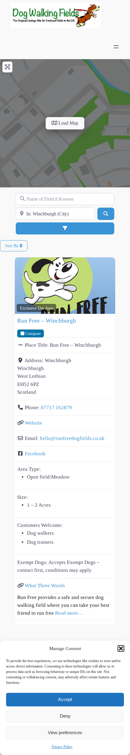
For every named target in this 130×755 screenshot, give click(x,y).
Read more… (69, 613)
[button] (121, 648)
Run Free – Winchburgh (46, 320)
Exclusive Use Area (36, 308)
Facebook (35, 454)
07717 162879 (56, 407)
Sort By (12, 246)
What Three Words (45, 585)
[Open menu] (116, 46)
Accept (65, 699)
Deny (65, 715)
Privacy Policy (62, 747)
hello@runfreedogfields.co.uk (72, 438)
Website (33, 423)
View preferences (65, 732)
